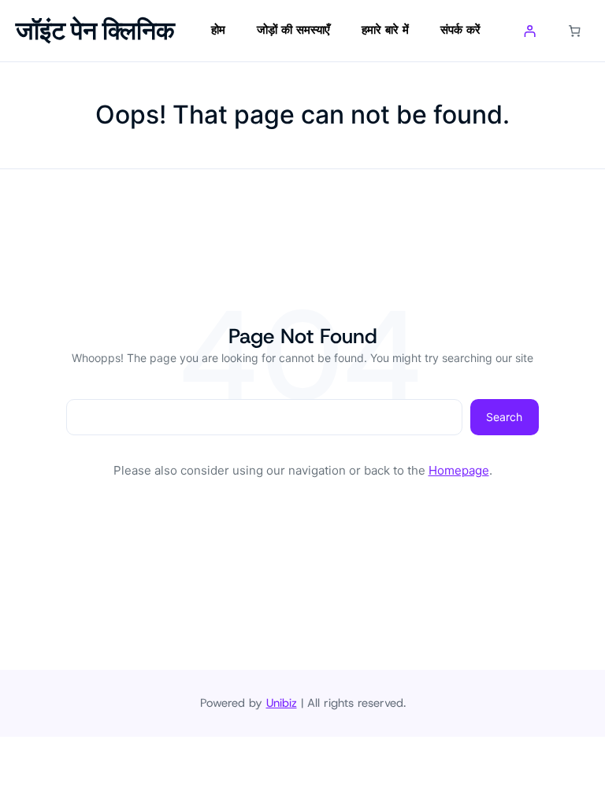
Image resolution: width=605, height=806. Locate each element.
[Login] (530, 31)
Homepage (459, 470)
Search (504, 416)
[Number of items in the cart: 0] (575, 31)
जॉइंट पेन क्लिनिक (95, 30)
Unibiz (281, 703)
